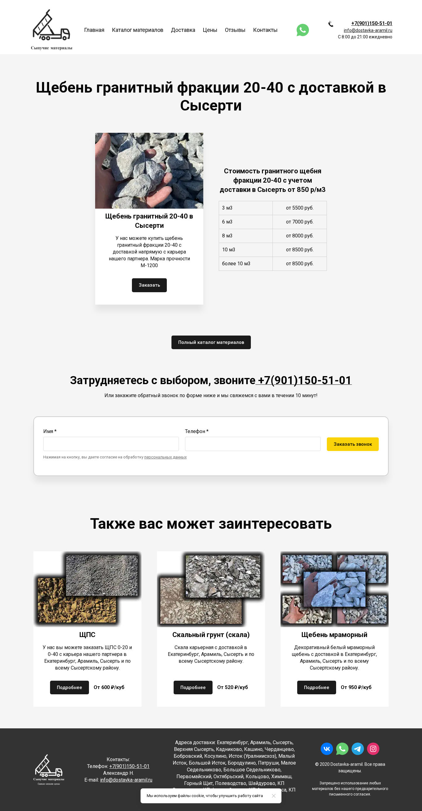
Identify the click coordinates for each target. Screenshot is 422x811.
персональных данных (165, 457)
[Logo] (51, 30)
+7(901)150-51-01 (371, 23)
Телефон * (197, 431)
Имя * (50, 431)
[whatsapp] (303, 30)
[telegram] (358, 749)
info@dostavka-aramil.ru (368, 30)
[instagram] (373, 749)
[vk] (327, 749)
